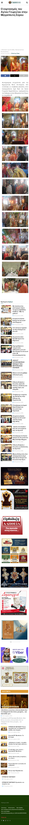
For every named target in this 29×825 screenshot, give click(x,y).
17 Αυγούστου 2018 (14, 772)
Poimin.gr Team (15, 53)
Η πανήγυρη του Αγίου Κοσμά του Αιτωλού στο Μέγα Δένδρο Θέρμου (20, 437)
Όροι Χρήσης (20, 807)
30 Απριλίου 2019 (5, 53)
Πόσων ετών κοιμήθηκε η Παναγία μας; (20, 374)
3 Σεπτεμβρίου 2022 (7, 716)
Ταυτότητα (3, 807)
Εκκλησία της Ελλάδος (8, 49)
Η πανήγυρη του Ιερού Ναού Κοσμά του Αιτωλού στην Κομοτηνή (20, 408)
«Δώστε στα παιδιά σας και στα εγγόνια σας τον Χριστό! (19, 428)
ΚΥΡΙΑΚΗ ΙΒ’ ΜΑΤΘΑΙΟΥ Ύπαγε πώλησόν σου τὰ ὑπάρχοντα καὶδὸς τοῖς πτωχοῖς (17, 728)
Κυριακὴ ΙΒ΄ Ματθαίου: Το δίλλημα (16, 736)
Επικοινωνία (11, 807)
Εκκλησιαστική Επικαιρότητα (10, 706)
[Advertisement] (14, 32)
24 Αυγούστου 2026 (18, 413)
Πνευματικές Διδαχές (5, 373)
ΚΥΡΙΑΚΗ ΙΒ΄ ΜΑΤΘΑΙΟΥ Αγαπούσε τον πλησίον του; (13, 783)
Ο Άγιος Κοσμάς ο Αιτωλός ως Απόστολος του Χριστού (20, 446)
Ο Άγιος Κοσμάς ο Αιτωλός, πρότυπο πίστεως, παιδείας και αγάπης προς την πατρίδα (20, 385)
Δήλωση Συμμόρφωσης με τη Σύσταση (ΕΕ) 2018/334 (13, 813)
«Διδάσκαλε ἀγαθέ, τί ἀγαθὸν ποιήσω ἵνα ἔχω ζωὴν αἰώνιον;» (17, 743)
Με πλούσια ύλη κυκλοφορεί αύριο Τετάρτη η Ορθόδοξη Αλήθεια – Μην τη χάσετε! (19, 309)
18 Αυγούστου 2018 (14, 767)
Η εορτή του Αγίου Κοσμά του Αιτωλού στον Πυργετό (19, 320)
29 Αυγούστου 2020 (14, 746)
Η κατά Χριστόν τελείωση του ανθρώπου (17, 764)
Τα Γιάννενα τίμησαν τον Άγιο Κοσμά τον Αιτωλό (20, 329)
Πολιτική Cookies (5, 811)
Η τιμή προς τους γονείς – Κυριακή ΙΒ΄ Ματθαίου (16, 750)
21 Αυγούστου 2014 (8, 786)
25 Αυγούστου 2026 (18, 315)
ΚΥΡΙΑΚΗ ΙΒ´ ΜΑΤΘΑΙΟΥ (8, 777)
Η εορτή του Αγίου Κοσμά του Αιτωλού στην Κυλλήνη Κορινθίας (19, 418)
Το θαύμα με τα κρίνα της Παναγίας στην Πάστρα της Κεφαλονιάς (20, 397)
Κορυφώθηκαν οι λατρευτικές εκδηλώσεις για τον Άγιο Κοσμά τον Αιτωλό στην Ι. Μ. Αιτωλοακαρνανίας (20, 350)
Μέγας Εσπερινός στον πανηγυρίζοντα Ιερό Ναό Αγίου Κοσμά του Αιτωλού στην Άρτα (20, 456)
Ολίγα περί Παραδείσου (15, 770)
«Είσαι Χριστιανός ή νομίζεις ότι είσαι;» (17, 757)
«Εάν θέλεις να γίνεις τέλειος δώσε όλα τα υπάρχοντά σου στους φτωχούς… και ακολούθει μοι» (14, 712)
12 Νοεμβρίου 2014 (8, 779)
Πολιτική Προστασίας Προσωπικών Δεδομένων (12, 809)
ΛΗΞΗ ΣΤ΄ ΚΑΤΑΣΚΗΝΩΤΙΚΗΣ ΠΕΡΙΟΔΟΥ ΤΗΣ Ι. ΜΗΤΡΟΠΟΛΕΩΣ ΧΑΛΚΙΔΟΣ (18, 364)
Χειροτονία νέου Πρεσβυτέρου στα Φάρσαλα (18, 338)
